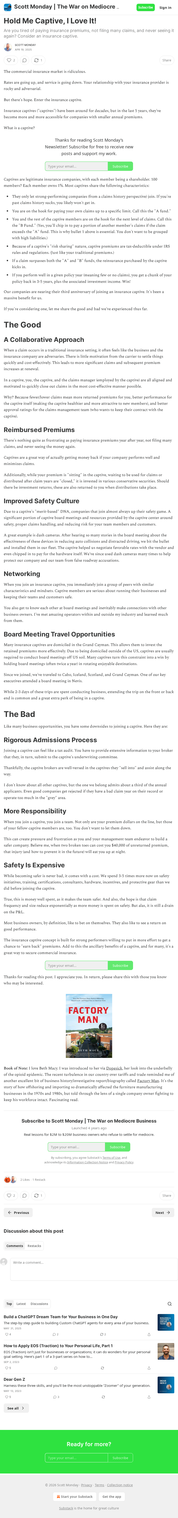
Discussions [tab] (39, 1304)
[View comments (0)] (24, 60)
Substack (66, 1508)
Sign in (165, 7)
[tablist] (24, 1246)
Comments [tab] (14, 1246)
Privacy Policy (124, 1162)
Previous (21, 1212)
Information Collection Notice (87, 1162)
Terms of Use (111, 1157)
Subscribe (145, 7)
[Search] (169, 1303)
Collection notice (120, 1485)
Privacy (86, 1485)
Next (160, 1212)
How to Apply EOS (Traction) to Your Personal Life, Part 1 (58, 1345)
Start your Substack (77, 1496)
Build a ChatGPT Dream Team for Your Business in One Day (61, 1316)
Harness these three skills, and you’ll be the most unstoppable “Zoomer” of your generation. (77, 1385)
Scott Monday (25, 45)
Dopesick (114, 1068)
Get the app (111, 1496)
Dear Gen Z (14, 1379)
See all (13, 1408)
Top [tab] (9, 1304)
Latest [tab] (21, 1304)
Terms (99, 1485)
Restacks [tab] (34, 1246)
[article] (89, 1325)
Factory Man (148, 1081)
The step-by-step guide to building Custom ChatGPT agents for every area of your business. (76, 1323)
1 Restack (38, 1179)
